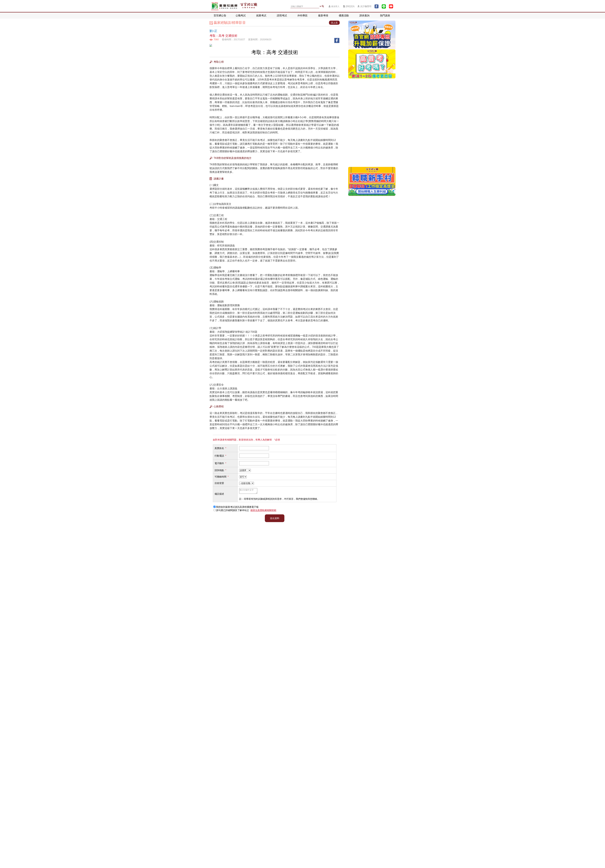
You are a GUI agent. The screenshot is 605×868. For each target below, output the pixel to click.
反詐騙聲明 (365, 6)
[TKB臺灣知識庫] (224, 6)
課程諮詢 (350, 6)
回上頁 (334, 22)
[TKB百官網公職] (248, 6)
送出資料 (274, 518)
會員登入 (335, 6)
